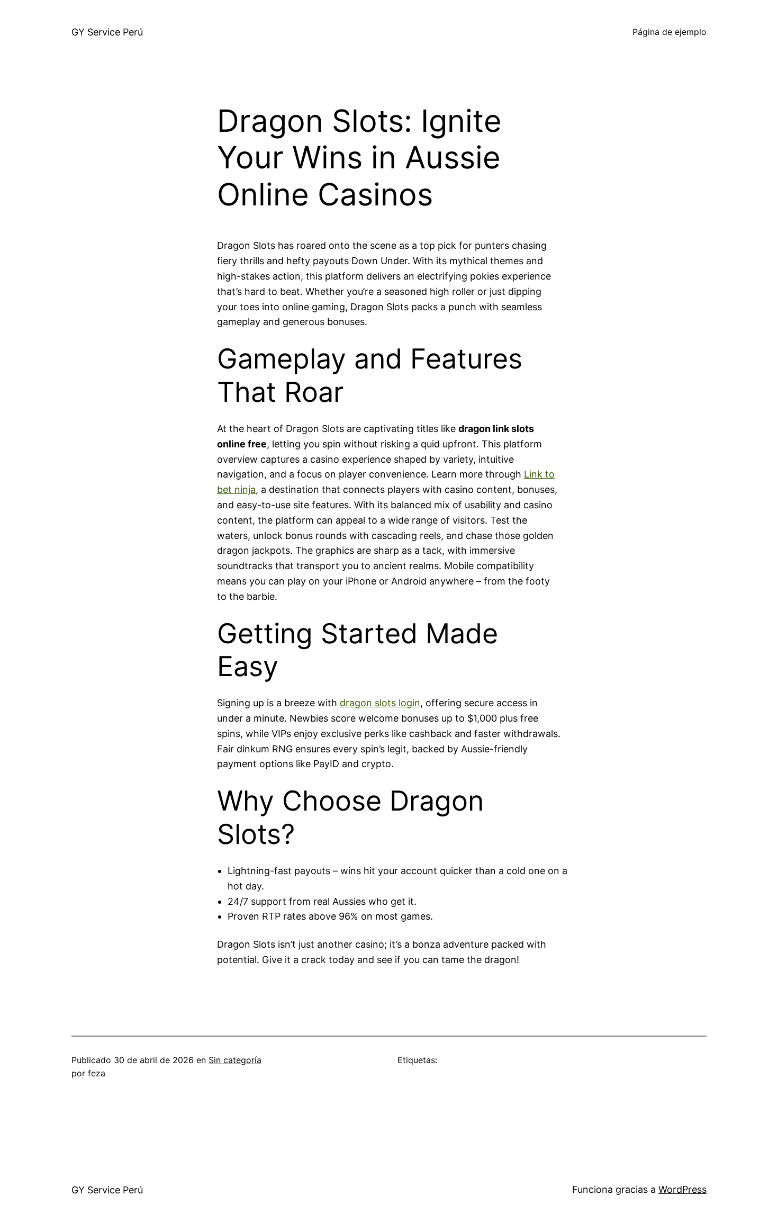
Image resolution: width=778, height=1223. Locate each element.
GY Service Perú (107, 32)
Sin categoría (235, 1060)
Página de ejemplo (669, 31)
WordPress (682, 1189)
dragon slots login (380, 702)
